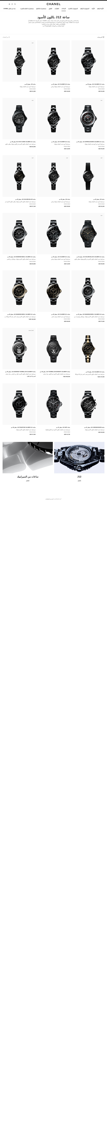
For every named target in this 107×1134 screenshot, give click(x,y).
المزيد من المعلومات (50, 498)
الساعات (88, 535)
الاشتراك (34, 521)
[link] (9, 4)
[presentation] (87, 61)
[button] (93, 9)
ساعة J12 (80, 535)
